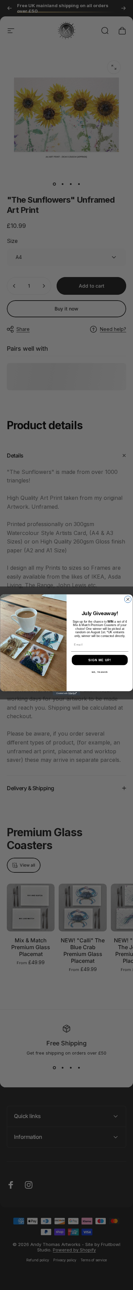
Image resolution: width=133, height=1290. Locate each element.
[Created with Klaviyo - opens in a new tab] (66, 694)
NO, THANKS (100, 672)
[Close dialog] (127, 599)
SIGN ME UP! (99, 660)
